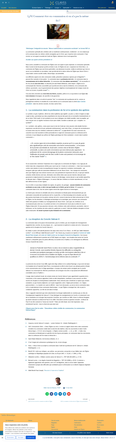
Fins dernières (78, 425)
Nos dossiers (12, 7)
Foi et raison (100, 425)
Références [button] (30, 319)
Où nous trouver (57, 432)
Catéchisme (77, 422)
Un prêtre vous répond (84, 432)
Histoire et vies (77, 7)
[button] (84, 77)
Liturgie (57, 7)
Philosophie (100, 420)
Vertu (75, 427)
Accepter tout (30, 437)
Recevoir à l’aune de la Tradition (54, 370)
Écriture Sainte (36, 7)
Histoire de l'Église (79, 429)
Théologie (48, 7)
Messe (30, 420)
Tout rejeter (21, 437)
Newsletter (112, 7)
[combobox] (92, 11)
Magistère (54, 422)
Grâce (98, 429)
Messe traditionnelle (79, 420)
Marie (98, 427)
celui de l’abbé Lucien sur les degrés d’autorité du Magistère (60, 235)
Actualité (3, 7)
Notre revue (109, 432)
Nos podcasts (102, 7)
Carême (99, 422)
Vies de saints (55, 420)
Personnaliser (10, 437)
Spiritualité (66, 7)
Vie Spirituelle (9, 420)
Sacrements (54, 429)
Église (53, 427)
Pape (52, 425)
